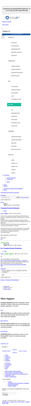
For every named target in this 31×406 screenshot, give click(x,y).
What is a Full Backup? (10, 376)
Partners (7, 359)
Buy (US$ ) (7, 13)
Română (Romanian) (13, 384)
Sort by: (14, 270)
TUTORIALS (4, 331)
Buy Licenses (8, 364)
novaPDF (4, 351)
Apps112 (25, 351)
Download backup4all (6, 192)
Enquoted (14, 352)
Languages (7, 360)
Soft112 (20, 351)
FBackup (14, 349)
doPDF (8, 351)
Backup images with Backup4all (13, 371)
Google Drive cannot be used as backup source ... (17, 374)
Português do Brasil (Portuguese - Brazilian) (18, 383)
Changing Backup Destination (10, 208)
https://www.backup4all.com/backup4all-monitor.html (13, 264)
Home (6, 355)
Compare (7, 366)
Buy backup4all (15, 192)
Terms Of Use (13, 401)
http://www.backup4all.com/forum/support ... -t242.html (14, 260)
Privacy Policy (21, 401)
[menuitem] (11, 177)
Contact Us (7, 358)
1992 (8, 244)
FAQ (2, 310)
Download (7, 363)
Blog (6, 368)
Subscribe (5, 394)
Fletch (2, 202)
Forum (6, 367)
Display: (4, 270)
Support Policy (5, 401)
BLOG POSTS (4, 320)
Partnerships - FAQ (9, 375)
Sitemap (28, 401)
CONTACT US (4, 343)
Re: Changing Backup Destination (11, 248)
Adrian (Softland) (5, 242)
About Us (7, 356)
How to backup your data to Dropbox (14, 372)
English (10, 381)
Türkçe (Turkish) (12, 386)
